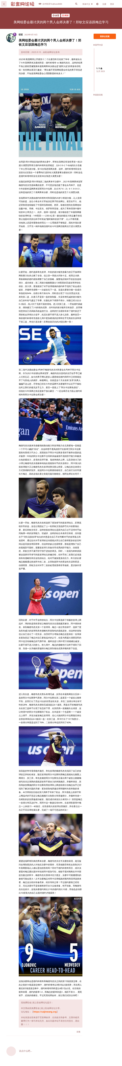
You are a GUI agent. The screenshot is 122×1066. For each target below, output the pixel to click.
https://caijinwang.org (45, 1011)
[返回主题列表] (4, 4)
